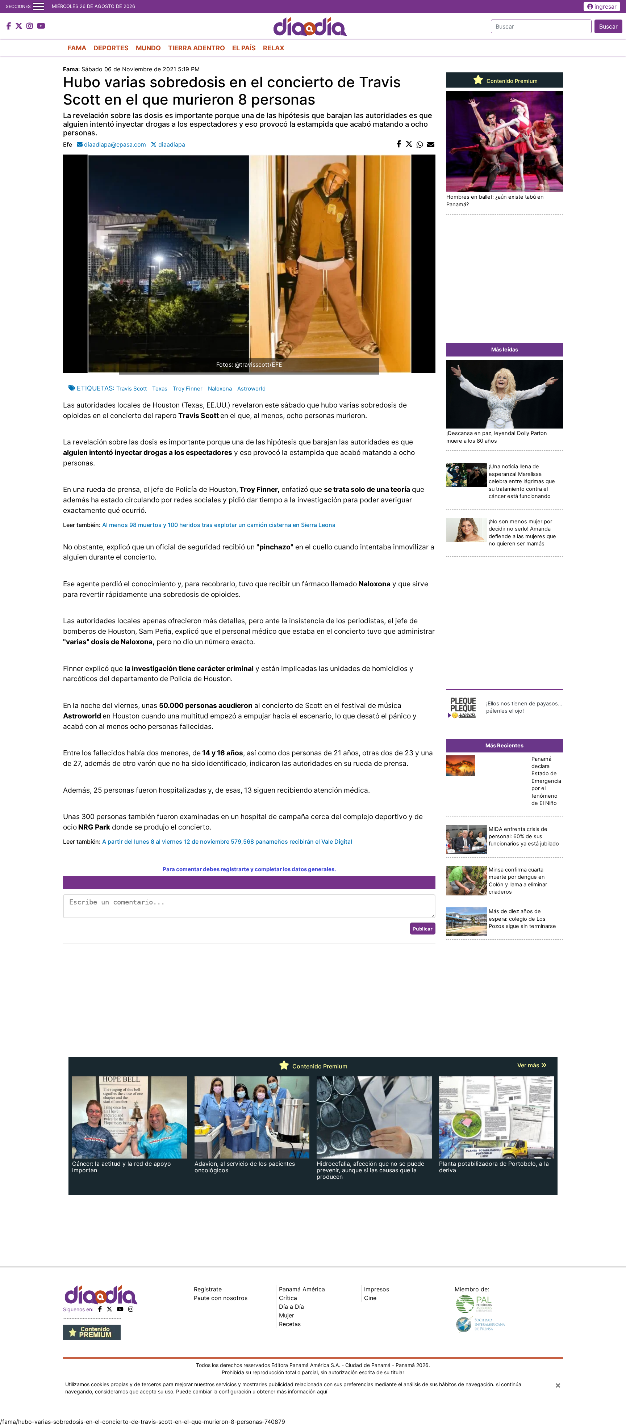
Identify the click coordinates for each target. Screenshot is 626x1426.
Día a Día (291, 1306)
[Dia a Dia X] (19, 26)
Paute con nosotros (220, 1297)
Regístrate (208, 1289)
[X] (109, 1309)
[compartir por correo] (430, 144)
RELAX (273, 48)
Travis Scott (131, 388)
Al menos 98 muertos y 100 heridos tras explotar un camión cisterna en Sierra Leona (218, 524)
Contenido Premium (511, 81)
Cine (370, 1297)
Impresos (376, 1289)
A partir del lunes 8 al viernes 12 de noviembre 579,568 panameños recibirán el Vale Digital (227, 841)
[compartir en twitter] (409, 144)
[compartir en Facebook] (399, 144)
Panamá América (302, 1289)
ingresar (605, 6)
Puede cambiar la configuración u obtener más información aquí (251, 1391)
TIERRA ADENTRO (196, 48)
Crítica (288, 1297)
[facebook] (100, 1309)
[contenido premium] (92, 1331)
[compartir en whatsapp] (420, 144)
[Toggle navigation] (38, 6)
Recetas (290, 1324)
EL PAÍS (244, 48)
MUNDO (148, 48)
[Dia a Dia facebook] (10, 26)
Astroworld (251, 388)
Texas (159, 388)
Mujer (286, 1315)
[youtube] (120, 1309)
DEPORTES (111, 48)
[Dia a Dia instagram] (30, 26)
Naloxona (220, 388)
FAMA (77, 48)
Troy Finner (188, 388)
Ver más (529, 1065)
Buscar (608, 26)
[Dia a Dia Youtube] (41, 26)
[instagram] (130, 1309)
